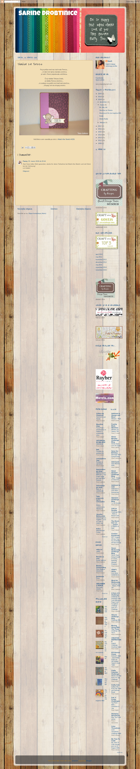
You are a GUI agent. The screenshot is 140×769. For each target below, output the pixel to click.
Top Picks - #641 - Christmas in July (115, 705)
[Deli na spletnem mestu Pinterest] (34, 147)
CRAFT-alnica (114, 570)
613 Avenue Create (115, 653)
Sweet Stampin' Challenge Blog (115, 473)
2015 (100, 132)
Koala (101, 116)
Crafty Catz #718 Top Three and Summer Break (116, 689)
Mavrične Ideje (99, 425)
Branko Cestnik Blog (101, 566)
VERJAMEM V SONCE (100, 584)
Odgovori (26, 171)
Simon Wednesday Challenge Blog (115, 550)
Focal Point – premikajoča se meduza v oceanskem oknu (101, 431)
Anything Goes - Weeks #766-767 (116, 585)
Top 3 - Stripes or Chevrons (116, 479)
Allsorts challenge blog (115, 616)
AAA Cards (115, 462)
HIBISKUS (99, 444)
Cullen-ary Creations (100, 414)
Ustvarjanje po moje (100, 486)
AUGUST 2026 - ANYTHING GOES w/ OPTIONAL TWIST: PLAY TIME (116, 660)
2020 (100, 94)
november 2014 (101, 267)
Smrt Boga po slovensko (100, 570)
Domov (54, 209)
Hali (97, 449)
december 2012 (101, 262)
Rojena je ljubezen (106, 622)
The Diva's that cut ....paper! (115, 522)
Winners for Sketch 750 (115, 430)
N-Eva (98, 529)
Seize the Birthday (114, 452)
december (103, 102)
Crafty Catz (115, 685)
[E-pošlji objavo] (22, 147)
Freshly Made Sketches (114, 426)
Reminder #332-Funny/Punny (116, 455)
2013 (100, 137)
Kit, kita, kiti (103, 107)
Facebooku (99, 78)
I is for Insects (116, 503)
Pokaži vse (105, 536)
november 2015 (101, 270)
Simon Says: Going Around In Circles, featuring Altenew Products (115, 559)
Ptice (98, 578)
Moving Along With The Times (115, 627)
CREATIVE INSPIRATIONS (116, 639)
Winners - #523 (116, 419)
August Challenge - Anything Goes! (116, 645)
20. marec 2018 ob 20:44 (37, 161)
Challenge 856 (115, 620)
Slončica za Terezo (106, 110)
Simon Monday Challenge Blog (115, 439)
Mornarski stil (106, 681)
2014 (100, 135)
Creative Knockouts (115, 534)
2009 (100, 143)
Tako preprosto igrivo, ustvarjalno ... (100, 500)
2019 (100, 96)
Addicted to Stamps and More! (115, 415)
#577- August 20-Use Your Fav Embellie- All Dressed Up (116, 539)
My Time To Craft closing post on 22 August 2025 (115, 745)
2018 (100, 99)
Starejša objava (83, 209)
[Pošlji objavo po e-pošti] (26, 147)
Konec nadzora (101, 560)
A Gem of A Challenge (115, 594)
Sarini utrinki (100, 80)
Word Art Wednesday (115, 581)
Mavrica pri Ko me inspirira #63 (110, 113)
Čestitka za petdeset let (100, 452)
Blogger (89, 761)
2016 (100, 129)
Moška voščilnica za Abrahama (100, 507)
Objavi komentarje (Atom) (37, 213)
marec (102, 105)
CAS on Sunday (114, 509)
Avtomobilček (106, 609)
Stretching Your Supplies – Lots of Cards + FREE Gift (101, 520)
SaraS (110, 61)
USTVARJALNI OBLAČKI (100, 441)
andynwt (75, 761)
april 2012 (99, 254)
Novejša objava (25, 209)
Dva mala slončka (99, 588)
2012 (100, 140)
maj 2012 (99, 257)
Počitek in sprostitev (99, 463)
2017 (100, 126)
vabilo (98, 551)
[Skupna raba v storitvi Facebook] (32, 147)
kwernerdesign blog (100, 470)
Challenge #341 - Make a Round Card (116, 513)
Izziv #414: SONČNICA (115, 574)
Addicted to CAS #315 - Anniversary (115, 490)
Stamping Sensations (115, 714)
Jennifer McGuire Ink (100, 515)
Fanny (25, 161)
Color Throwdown (115, 727)
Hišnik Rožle (103, 119)
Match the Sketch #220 (66, 139)
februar (102, 122)
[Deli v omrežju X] (30, 147)
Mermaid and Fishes (100, 531)
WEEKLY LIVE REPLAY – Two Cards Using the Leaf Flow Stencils (101, 476)
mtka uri (99, 549)
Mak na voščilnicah (99, 490)
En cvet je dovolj (106, 634)
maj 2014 (99, 265)
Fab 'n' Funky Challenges (115, 699)
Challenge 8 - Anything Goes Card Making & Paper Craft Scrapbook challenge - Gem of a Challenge (116, 603)
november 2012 (101, 259)
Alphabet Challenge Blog (115, 499)
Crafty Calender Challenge (115, 672)
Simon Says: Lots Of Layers (116, 444)
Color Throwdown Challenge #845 (116, 731)
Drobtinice (100, 576)
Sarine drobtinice (48, 14)
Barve (106, 657)
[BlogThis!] (28, 147)
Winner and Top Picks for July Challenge (116, 677)
